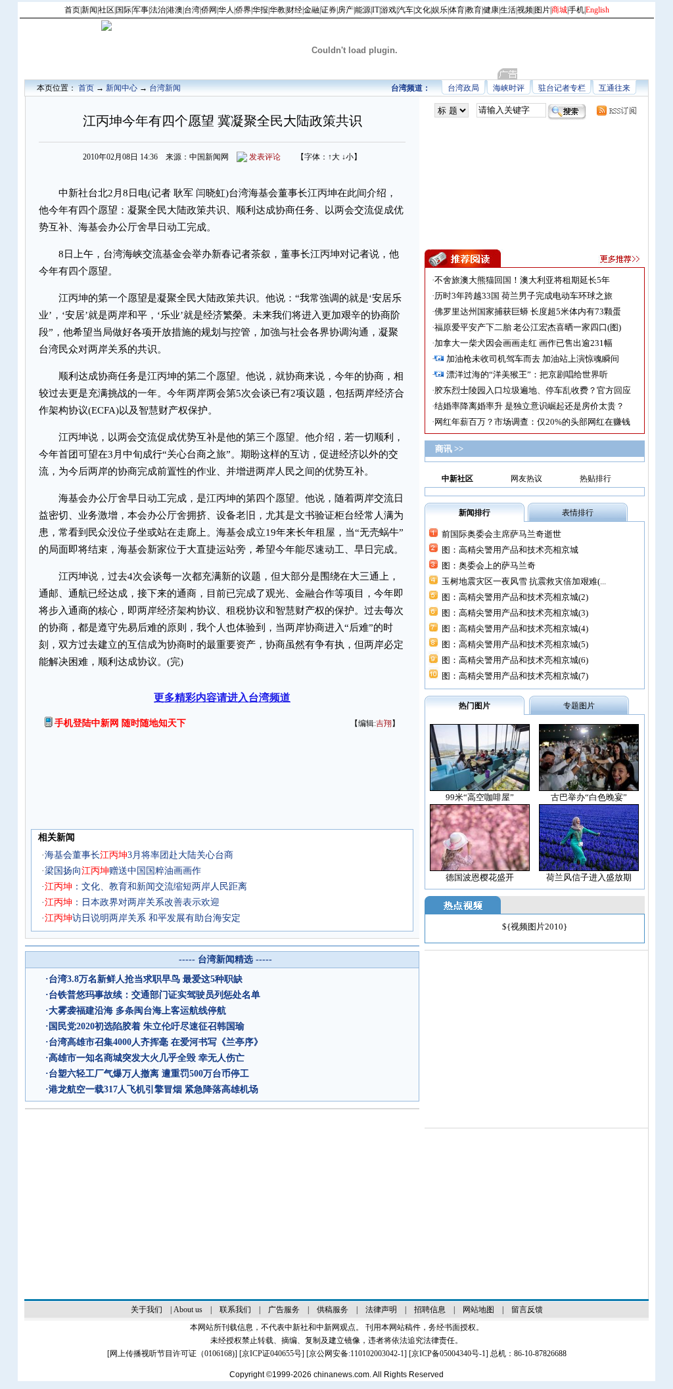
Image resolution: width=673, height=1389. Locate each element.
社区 (106, 9)
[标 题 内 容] (451, 111)
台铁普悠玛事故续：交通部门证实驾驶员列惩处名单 (154, 995)
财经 (294, 9)
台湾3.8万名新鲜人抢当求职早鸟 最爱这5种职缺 (146, 979)
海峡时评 (508, 88)
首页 (72, 9)
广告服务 (284, 1309)
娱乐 (440, 9)
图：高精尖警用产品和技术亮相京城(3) (515, 613)
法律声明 (381, 1309)
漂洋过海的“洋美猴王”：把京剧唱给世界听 (527, 374)
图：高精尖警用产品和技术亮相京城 (510, 550)
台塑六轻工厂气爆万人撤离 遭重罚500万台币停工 (149, 1074)
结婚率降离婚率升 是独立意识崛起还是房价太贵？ (529, 406)
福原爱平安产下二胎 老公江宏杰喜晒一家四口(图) (527, 327)
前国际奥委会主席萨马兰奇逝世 (501, 534)
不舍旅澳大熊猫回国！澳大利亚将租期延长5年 (522, 280)
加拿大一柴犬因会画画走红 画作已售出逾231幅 (523, 343)
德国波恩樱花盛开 (480, 877)
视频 (525, 9)
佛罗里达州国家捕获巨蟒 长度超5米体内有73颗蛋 (527, 311)
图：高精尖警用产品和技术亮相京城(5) (515, 644)
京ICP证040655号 (272, 1353)
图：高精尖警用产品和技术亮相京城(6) (515, 660)
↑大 (334, 156)
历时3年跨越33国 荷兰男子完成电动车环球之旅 (523, 296)
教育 (474, 9)
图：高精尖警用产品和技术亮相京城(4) (515, 628)
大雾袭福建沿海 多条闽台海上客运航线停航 (137, 1010)
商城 (559, 9)
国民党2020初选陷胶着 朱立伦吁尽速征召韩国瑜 (146, 1026)
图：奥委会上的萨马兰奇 (489, 565)
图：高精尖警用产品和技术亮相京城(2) (515, 597)
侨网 (209, 9)
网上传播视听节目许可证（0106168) (172, 1353)
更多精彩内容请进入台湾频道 (222, 697)
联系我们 (235, 1309)
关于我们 (146, 1309)
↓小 (348, 156)
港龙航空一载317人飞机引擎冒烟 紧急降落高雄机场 (153, 1089)
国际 (123, 9)
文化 (422, 9)
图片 (542, 9)
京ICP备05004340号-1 (448, 1353)
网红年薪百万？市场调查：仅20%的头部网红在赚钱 (532, 422)
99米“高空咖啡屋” (480, 797)
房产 (346, 9)
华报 (260, 9)
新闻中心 (121, 88)
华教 (277, 9)
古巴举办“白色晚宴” (589, 797)
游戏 (388, 9)
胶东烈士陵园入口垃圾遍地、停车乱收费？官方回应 (532, 390)
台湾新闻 (165, 88)
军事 (141, 9)
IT (375, 9)
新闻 (89, 9)
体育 (457, 9)
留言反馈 (527, 1309)
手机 (576, 9)
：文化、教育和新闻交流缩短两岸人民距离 (146, 886)
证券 (328, 9)
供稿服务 (332, 1309)
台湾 (192, 9)
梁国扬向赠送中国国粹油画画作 (123, 871)
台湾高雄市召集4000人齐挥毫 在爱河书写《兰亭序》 (156, 1042)
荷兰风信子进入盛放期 (589, 877)
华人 (226, 9)
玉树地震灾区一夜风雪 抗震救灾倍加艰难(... (524, 581)
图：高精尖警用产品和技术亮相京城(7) (515, 676)
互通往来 (614, 88)
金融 (311, 9)
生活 (508, 9)
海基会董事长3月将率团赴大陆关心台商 (139, 855)
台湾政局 (463, 88)
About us (188, 1309)
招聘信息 (430, 1309)
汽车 (405, 9)
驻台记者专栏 (562, 88)
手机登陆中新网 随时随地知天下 (120, 723)
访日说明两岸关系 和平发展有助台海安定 (143, 918)
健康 (491, 9)
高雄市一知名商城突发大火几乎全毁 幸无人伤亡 (146, 1058)
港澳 (175, 9)
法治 (158, 9)
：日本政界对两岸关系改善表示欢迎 (132, 902)
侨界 (243, 9)
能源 (363, 9)
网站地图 (478, 1309)
